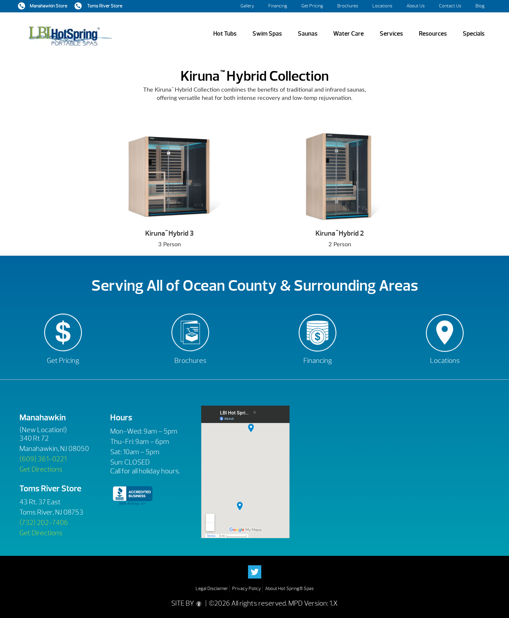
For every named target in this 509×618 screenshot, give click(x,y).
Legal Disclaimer (212, 588)
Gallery (247, 6)
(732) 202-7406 (43, 522)
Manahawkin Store (48, 6)
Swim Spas (267, 34)
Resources (433, 34)
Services (391, 34)
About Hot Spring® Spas (289, 588)
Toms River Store (104, 6)
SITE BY (183, 603)
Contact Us (450, 6)
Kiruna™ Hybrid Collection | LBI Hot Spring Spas (70, 33)
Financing (277, 6)
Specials (474, 34)
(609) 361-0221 (43, 459)
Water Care (348, 34)
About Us (415, 6)
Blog (480, 6)
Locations (382, 6)
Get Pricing (312, 6)
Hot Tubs (225, 34)
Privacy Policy (246, 588)
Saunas (308, 34)
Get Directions (40, 469)
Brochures (347, 6)
